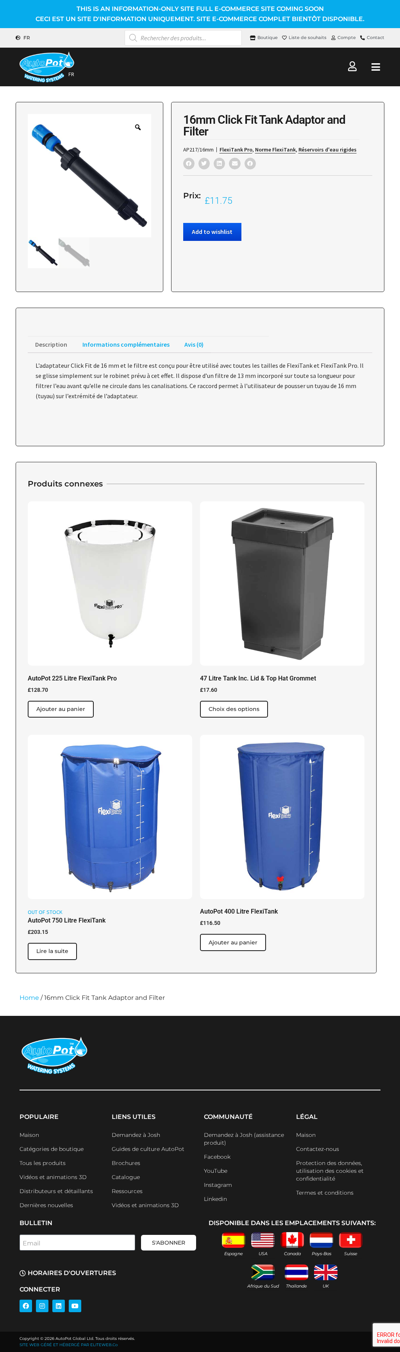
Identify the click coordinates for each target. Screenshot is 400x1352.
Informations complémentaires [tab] (126, 344)
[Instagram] (42, 1306)
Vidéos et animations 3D (53, 1177)
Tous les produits (43, 1163)
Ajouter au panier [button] (60, 709)
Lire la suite (52, 951)
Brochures (126, 1163)
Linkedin (215, 1198)
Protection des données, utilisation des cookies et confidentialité (330, 1171)
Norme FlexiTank (275, 149)
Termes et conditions (325, 1192)
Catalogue (126, 1177)
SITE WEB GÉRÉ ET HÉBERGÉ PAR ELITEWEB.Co (69, 1344)
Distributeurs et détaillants (56, 1191)
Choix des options (234, 709)
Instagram (218, 1184)
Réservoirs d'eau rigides (327, 149)
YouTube (215, 1170)
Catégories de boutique (52, 1148)
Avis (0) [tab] (194, 344)
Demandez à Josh (136, 1134)
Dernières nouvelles (46, 1205)
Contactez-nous (317, 1148)
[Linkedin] (58, 1306)
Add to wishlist (212, 231)
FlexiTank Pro (236, 149)
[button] (189, 163)
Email (31, 1243)
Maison (29, 1134)
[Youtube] (75, 1306)
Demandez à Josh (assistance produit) (244, 1138)
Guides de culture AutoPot (148, 1148)
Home (29, 997)
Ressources (127, 1191)
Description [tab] (51, 344)
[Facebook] (26, 1306)
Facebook (217, 1156)
